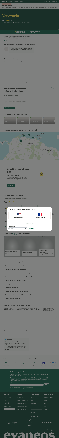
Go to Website (31, 228)
